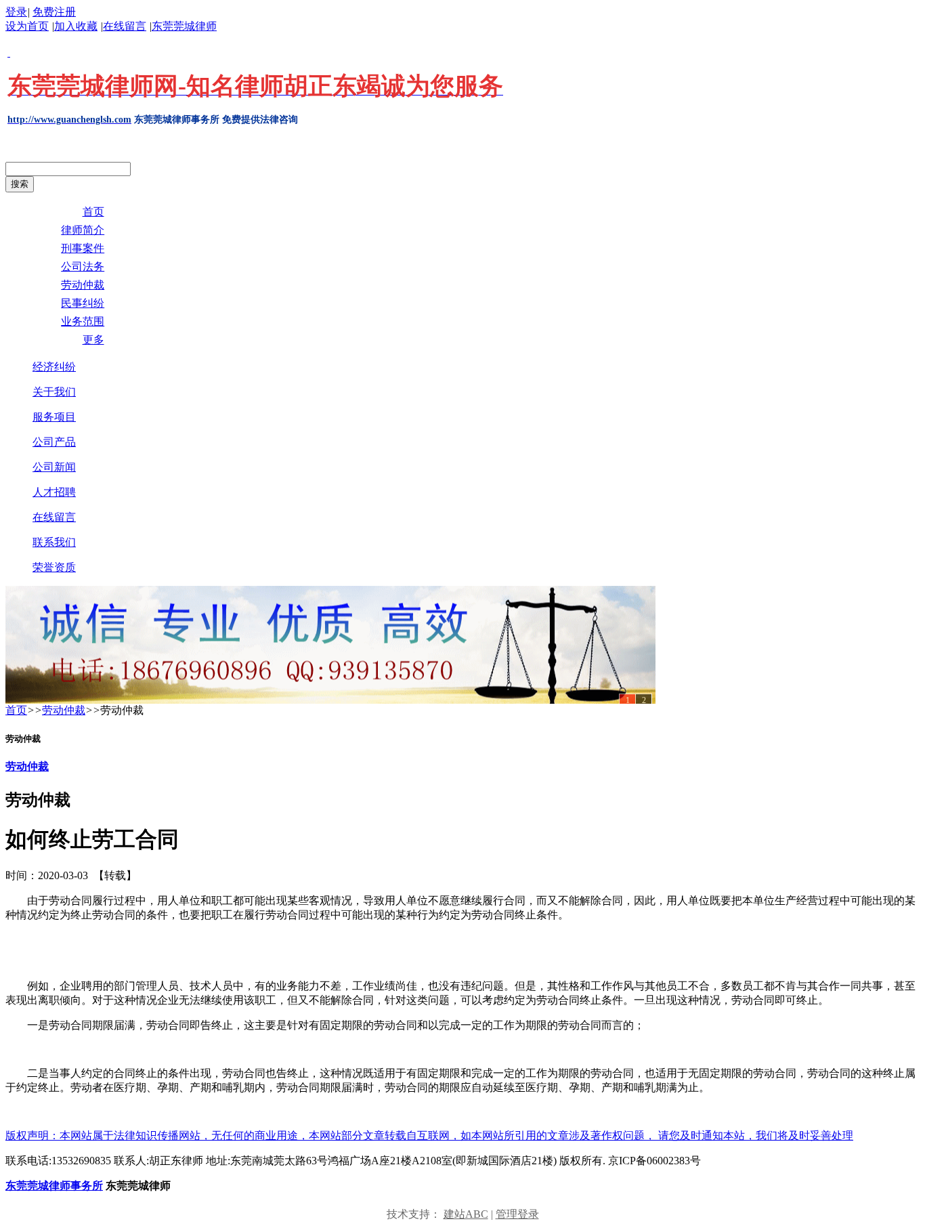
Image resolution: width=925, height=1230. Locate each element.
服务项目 (54, 417)
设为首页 (27, 26)
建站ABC (466, 1214)
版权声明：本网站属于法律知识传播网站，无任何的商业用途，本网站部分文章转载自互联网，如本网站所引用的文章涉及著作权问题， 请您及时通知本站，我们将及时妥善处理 (429, 1135)
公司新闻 (54, 467)
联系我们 (54, 542)
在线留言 (124, 26)
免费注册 (54, 12)
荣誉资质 (54, 567)
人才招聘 (54, 492)
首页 (16, 710)
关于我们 (54, 392)
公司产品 (54, 442)
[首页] (330, 645)
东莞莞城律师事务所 (54, 1185)
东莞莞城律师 (184, 26)
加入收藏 (76, 26)
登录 (16, 12)
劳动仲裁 (63, 710)
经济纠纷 (54, 367)
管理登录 (517, 1214)
